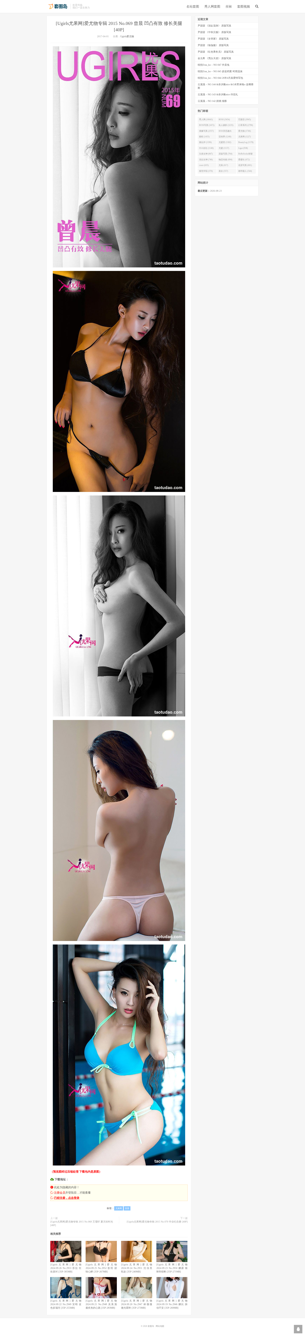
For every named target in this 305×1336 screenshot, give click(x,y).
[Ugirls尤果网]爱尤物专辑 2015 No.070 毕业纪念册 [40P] (157, 1221)
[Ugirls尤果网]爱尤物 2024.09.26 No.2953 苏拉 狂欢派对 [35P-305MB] (65, 1268)
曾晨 (127, 1208)
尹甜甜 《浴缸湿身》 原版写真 (214, 25)
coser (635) (204, 165)
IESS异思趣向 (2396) (225, 132)
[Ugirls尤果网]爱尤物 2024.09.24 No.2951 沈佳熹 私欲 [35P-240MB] (136, 1268)
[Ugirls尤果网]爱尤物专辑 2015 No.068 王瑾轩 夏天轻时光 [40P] (81, 1223)
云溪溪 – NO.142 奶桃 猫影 (212, 101)
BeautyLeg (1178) (245, 142)
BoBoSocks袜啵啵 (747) (245, 154)
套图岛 (58, 6)
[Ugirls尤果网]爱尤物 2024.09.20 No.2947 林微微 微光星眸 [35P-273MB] (136, 1304)
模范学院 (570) (206, 171)
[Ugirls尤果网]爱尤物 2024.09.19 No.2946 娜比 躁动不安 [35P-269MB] (171, 1304)
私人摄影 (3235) (226, 125)
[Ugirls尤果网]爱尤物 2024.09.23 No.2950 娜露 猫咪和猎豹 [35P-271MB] (171, 1268)
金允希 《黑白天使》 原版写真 (214, 58)
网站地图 (160, 1326)
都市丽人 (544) (245, 171)
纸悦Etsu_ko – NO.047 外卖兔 (213, 65)
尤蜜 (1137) (224, 148)
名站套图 (192, 6)
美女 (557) (223, 171)
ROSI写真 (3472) (206, 125)
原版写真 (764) (225, 154)
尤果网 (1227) (244, 136)
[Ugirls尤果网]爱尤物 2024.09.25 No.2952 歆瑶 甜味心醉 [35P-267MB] (101, 1268)
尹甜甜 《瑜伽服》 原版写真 (213, 45)
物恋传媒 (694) (225, 159)
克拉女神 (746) (206, 159)
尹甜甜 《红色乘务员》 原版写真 (216, 51)
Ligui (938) (243, 148)
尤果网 (118, 1208)
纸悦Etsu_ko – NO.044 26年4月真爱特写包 (220, 78)
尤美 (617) (223, 165)
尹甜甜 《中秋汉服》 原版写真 (214, 32)
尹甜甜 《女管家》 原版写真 (213, 38)
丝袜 (229, 6)
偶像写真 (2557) (206, 131)
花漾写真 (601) (245, 165)
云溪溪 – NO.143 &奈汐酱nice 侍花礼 (218, 94)
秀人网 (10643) (206, 119)
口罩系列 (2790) (245, 125)
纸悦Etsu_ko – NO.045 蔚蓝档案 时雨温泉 (220, 71)
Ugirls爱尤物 (127, 36)
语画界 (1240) (225, 136)
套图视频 (243, 6)
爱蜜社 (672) (244, 159)
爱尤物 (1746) (244, 131)
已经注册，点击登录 (66, 1197)
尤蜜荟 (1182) (225, 142)
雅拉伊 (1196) (205, 142)
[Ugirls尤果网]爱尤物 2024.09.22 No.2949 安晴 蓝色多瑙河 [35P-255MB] (65, 1304)
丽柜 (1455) (204, 136)
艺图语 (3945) (244, 119)
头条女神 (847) (206, 154)
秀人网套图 (212, 6)
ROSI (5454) (224, 119)
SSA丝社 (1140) (206, 148)
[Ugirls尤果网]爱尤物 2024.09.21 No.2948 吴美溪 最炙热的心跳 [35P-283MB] (101, 1304)
